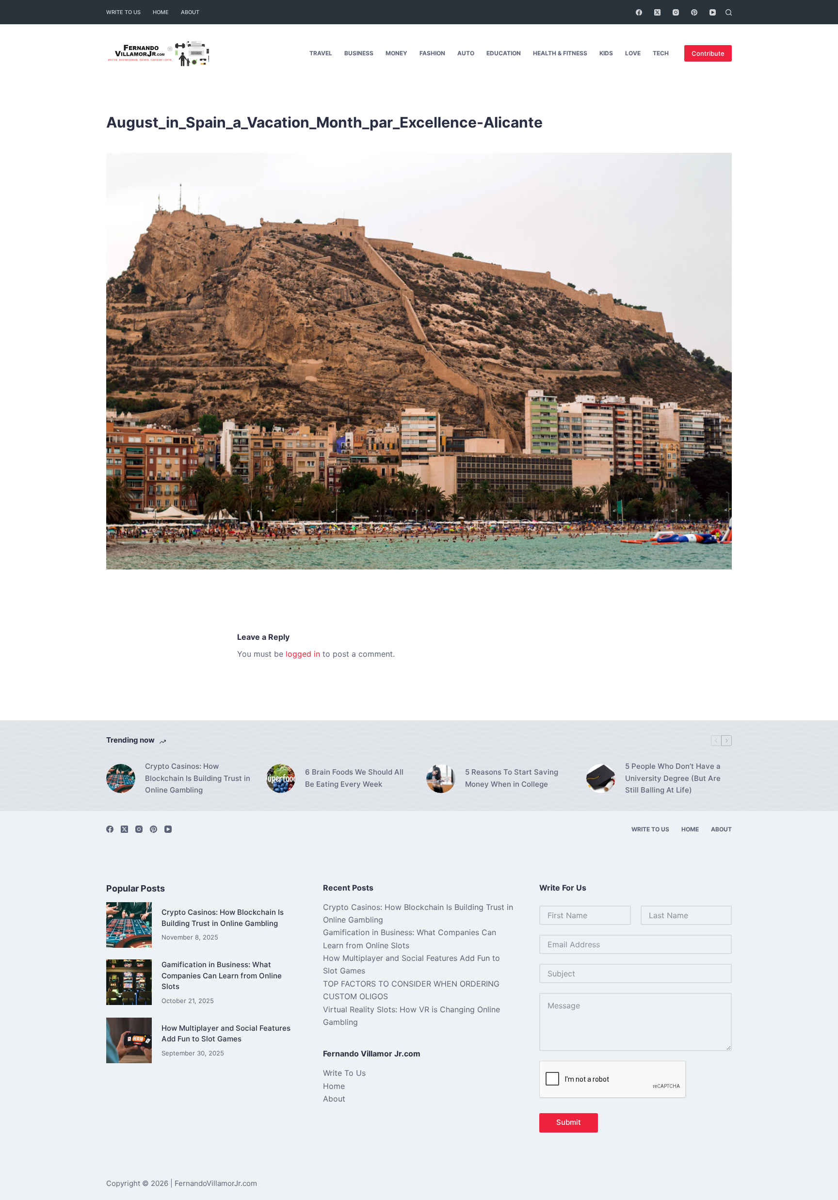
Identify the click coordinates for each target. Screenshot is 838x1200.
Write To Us (123, 12)
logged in (303, 654)
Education (503, 53)
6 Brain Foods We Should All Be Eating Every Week (354, 778)
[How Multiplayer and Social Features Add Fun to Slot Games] (129, 1040)
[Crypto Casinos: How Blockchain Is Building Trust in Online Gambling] (120, 778)
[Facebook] (639, 12)
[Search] (728, 12)
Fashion (432, 53)
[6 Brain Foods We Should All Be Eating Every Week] (280, 778)
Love (633, 53)
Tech (661, 53)
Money (396, 53)
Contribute (708, 53)
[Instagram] (676, 12)
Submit (568, 1122)
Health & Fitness (560, 53)
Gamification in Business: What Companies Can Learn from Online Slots (221, 975)
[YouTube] (712, 12)
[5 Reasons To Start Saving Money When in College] (440, 778)
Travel (320, 53)
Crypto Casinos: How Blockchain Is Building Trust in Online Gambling (197, 778)
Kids (606, 53)
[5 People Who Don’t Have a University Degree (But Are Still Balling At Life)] (600, 778)
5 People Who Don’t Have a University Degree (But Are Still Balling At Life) (673, 778)
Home (161, 12)
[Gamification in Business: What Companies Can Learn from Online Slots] (129, 982)
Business (358, 53)
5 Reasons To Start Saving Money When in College (511, 778)
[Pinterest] (694, 12)
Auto (465, 53)
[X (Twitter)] (657, 12)
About (190, 12)
